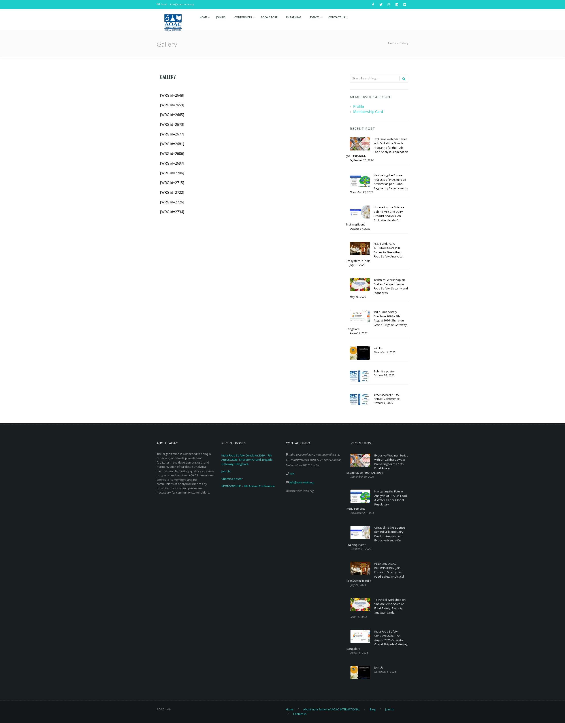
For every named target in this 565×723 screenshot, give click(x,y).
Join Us (225, 471)
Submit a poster (232, 479)
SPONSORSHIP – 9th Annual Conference (248, 486)
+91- (292, 474)
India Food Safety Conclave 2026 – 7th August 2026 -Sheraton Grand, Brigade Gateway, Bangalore (247, 459)
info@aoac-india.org (182, 4)
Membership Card (368, 111)
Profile (358, 106)
